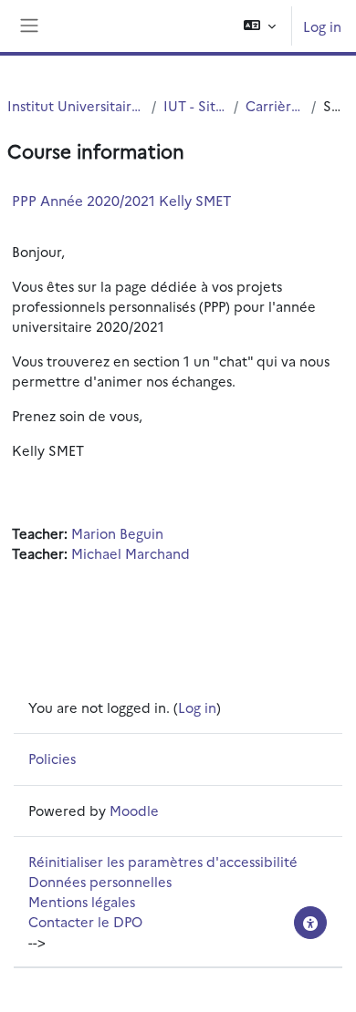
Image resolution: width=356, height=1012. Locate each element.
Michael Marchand (130, 553)
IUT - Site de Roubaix (194, 105)
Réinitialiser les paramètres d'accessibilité (163, 861)
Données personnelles (100, 881)
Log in (322, 26)
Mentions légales (81, 901)
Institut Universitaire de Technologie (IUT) (75, 105)
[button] (260, 26)
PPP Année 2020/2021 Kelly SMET (121, 200)
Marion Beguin (117, 532)
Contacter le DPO (85, 921)
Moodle (134, 810)
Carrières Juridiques (275, 105)
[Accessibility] (310, 922)
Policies (52, 758)
